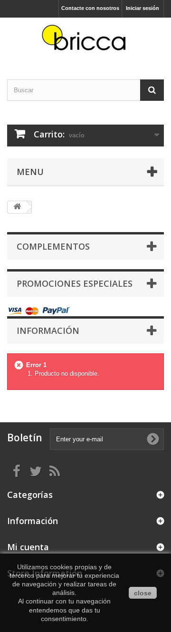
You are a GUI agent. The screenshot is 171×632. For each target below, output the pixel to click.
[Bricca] (85, 40)
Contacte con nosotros (90, 8)
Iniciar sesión (142, 8)
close (143, 593)
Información (48, 330)
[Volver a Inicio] (17, 207)
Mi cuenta (28, 547)
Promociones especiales (75, 283)
